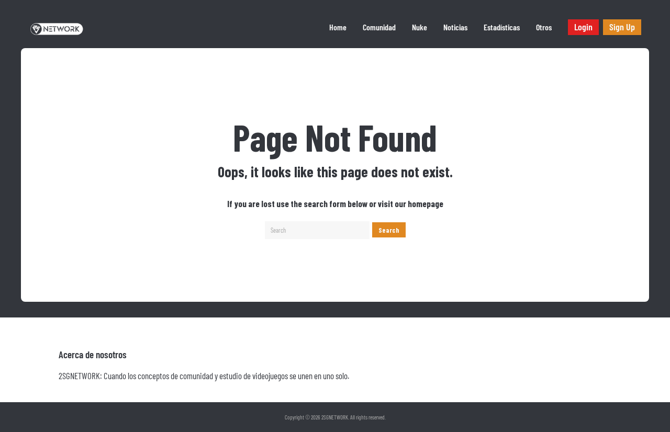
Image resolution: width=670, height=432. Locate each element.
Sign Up (622, 26)
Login (583, 26)
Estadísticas (502, 27)
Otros (544, 27)
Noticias (455, 27)
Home (338, 27)
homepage (425, 203)
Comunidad (379, 27)
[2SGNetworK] (57, 34)
